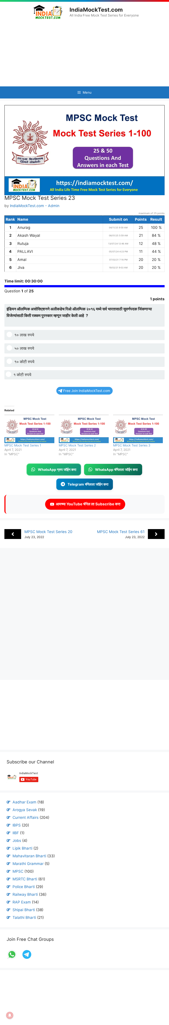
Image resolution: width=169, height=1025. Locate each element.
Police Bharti (24, 887)
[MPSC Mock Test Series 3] (138, 429)
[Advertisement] (84, 52)
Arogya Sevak (25, 810)
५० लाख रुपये (24, 348)
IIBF (16, 833)
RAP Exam (22, 902)
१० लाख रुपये (24, 335)
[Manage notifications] (9, 1015)
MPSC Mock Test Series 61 (121, 532)
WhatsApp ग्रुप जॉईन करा (57, 469)
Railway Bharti (25, 894)
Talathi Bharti (24, 917)
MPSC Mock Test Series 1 (22, 445)
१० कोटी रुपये (24, 361)
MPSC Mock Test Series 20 (48, 532)
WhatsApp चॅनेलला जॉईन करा (116, 469)
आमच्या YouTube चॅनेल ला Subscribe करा (87, 504)
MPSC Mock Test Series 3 (131, 445)
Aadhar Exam (24, 802)
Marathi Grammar (28, 863)
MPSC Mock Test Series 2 (77, 445)
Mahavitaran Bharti (29, 856)
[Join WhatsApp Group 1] (12, 958)
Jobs (17, 840)
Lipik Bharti (22, 848)
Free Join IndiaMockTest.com (86, 391)
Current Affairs (26, 817)
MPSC (18, 871)
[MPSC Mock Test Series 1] (29, 429)
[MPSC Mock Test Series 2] (84, 429)
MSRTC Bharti (25, 879)
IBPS (17, 825)
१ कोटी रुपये (22, 374)
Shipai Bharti (24, 910)
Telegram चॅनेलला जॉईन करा (88, 484)
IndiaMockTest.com (96, 9)
